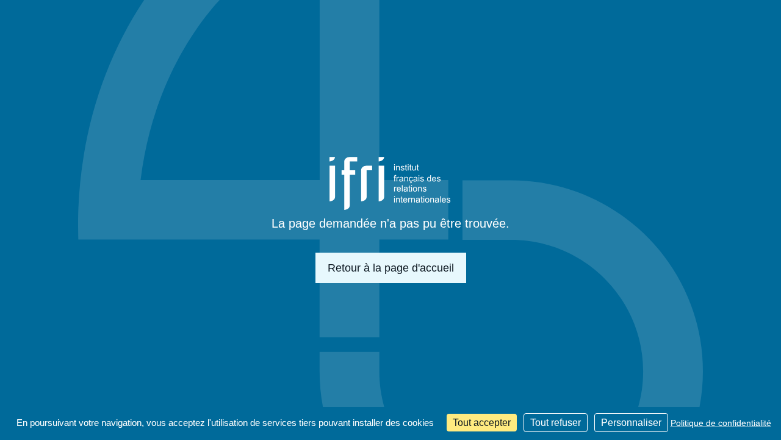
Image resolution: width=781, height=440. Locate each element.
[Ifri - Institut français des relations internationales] (390, 183)
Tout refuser (555, 422)
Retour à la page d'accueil (391, 268)
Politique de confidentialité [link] (721, 423)
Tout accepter (482, 422)
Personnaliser (631, 422)
